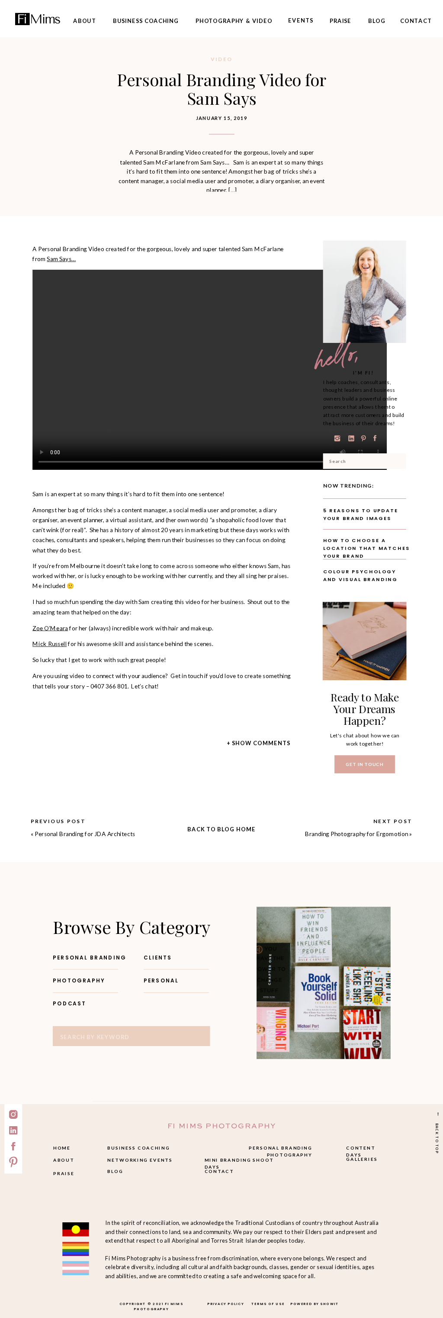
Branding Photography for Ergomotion (356, 833)
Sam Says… (61, 258)
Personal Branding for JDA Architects (85, 833)
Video (221, 59)
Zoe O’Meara (50, 627)
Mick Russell (49, 643)
